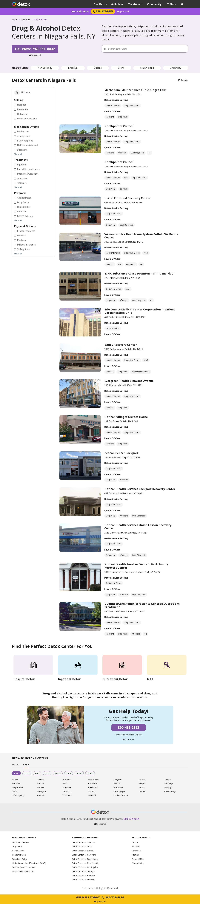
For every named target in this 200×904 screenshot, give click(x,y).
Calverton (67, 791)
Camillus (92, 791)
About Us (136, 846)
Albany (15, 780)
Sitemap (135, 854)
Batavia (40, 783)
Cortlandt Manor (120, 795)
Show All (18, 154)
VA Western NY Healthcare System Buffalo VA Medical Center (142, 235)
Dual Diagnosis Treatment (23, 867)
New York (25, 19)
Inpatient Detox (19, 854)
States (15, 764)
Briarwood (118, 787)
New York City (45, 67)
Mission (135, 842)
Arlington (117, 780)
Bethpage (168, 783)
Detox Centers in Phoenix (83, 879)
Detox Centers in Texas (82, 846)
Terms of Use (138, 859)
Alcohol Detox (18, 850)
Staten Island (147, 67)
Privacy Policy (138, 863)
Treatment (135, 4)
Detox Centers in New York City (85, 863)
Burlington (41, 791)
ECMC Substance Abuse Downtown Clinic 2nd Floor (139, 273)
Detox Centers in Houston (83, 875)
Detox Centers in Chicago (83, 871)
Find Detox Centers (20, 842)
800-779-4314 (131, 818)
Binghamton (17, 787)
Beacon (116, 783)
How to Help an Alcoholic (23, 871)
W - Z (90, 773)
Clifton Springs (18, 795)
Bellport (142, 783)
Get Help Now (80, 11)
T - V (79, 773)
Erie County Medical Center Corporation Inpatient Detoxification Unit (139, 311)
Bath (65, 783)
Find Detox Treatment (85, 837)
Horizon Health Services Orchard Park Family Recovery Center (136, 565)
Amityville (67, 780)
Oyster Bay (175, 67)
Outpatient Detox (19, 859)
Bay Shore (92, 783)
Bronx (121, 67)
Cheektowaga (170, 791)
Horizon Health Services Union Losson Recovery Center (137, 526)
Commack (67, 795)
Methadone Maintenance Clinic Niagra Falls (135, 90)
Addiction (117, 4)
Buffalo (15, 791)
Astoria (142, 780)
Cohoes (40, 795)
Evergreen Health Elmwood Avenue (129, 381)
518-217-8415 (104, 11)
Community (154, 4)
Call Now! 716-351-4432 (35, 49)
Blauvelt (40, 787)
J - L (47, 773)
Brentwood (93, 787)
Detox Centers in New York (84, 854)
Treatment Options (24, 837)
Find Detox (100, 4)
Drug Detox (17, 846)
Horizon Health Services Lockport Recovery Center (139, 489)
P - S (69, 773)
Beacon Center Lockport (121, 453)
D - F (27, 773)
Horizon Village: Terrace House (126, 417)
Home (14, 19)
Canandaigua (119, 791)
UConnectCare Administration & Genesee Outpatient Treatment (142, 605)
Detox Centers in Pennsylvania (85, 859)
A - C (16, 773)
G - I (37, 773)
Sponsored (124, 11)
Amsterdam (93, 780)
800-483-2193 (128, 727)
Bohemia (67, 787)
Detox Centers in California (83, 842)
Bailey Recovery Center (120, 345)
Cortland (92, 795)
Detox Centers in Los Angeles (85, 867)
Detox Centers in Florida (82, 850)
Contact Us (136, 850)
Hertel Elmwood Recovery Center (127, 198)
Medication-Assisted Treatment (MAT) (29, 863)
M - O (57, 773)
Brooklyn (73, 67)
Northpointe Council (119, 126)
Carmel (142, 791)
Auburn (167, 780)
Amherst (41, 780)
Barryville (16, 783)
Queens (98, 67)
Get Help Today (100, 897)
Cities (26, 764)
